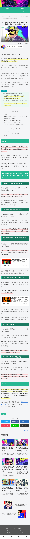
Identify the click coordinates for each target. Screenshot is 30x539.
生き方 (21, 530)
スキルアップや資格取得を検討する (13, 129)
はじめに (6, 114)
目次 (13, 111)
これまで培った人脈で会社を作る (13, 122)
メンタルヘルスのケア (10, 131)
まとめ (5, 135)
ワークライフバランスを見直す (12, 133)
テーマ (21, 532)
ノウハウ (8, 532)
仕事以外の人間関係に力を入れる (13, 120)
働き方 (4, 414)
